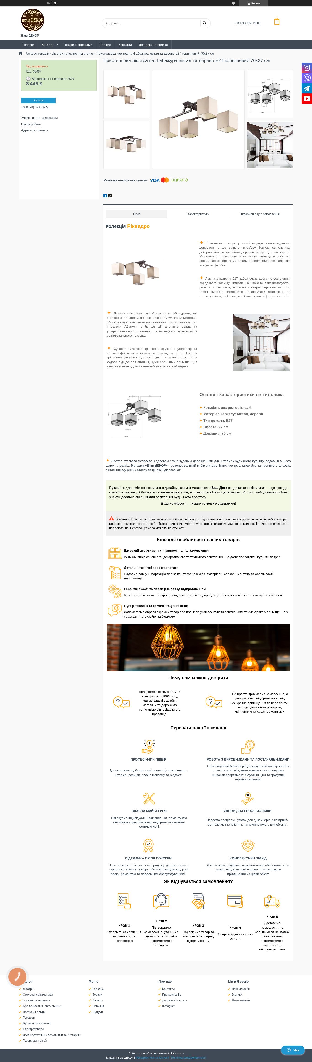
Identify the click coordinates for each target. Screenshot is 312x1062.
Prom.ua (178, 1053)
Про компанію (171, 994)
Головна (28, 45)
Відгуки (98, 1012)
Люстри (57, 53)
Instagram (168, 1006)
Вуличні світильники (37, 1023)
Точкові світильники (36, 1000)
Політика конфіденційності (188, 1057)
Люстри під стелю (79, 53)
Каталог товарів (37, 53)
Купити (38, 100)
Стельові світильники (38, 994)
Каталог (47, 45)
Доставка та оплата (153, 45)
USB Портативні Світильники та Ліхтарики (52, 1035)
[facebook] (105, 196)
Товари (97, 994)
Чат (296, 1050)
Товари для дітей (35, 1040)
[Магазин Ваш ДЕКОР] (32, 20)
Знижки (98, 1000)
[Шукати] (204, 23)
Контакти (125, 45)
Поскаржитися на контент (152, 1057)
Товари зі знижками (77, 45)
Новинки (98, 1006)
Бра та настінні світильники (42, 1006)
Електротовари (33, 1029)
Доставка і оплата (174, 1000)
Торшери (29, 1017)
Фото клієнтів (241, 1000)
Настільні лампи (34, 1012)
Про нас (105, 45)
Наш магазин (241, 989)
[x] (110, 196)
